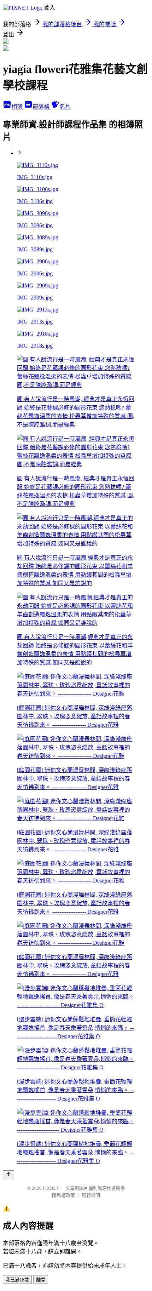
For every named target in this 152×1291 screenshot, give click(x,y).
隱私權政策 (63, 1195)
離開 (40, 1280)
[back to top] (8, 1174)
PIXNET (51, 1188)
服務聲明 (91, 1195)
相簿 (17, 107)
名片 (65, 107)
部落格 (42, 107)
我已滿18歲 (17, 1280)
